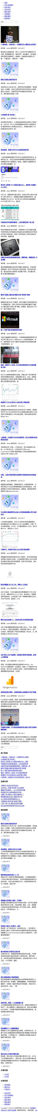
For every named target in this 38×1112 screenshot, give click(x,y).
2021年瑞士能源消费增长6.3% (10, 799)
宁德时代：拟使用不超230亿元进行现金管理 (15, 549)
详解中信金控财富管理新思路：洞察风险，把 (15, 766)
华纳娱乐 (7, 14)
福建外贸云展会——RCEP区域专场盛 (13, 790)
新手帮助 (7, 1085)
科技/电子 (7, 7)
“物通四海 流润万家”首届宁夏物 (11, 801)
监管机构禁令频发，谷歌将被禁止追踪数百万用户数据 (18, 692)
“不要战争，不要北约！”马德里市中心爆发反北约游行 (18, 44)
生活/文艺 (7, 9)
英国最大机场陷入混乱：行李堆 (11, 900)
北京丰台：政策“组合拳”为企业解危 (12, 788)
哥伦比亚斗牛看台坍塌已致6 (10, 1054)
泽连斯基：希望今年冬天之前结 (11, 849)
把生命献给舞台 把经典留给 (10, 977)
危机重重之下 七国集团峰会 (10, 1028)
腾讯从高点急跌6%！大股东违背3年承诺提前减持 (17, 620)
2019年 (6, 1074)
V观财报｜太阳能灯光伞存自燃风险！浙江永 (15, 777)
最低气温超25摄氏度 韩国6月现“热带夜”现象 (15, 295)
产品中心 (7, 1089)
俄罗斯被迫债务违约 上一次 (10, 875)
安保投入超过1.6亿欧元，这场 (10, 926)
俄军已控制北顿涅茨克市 (9, 79)
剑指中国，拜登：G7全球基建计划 (12, 1003)
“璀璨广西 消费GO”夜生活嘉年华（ (12, 794)
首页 (5, 3)
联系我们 (7, 18)
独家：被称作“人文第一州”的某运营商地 (14, 773)
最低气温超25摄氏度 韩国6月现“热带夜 (13, 768)
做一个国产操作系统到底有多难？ (12, 330)
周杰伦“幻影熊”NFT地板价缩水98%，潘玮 (14, 761)
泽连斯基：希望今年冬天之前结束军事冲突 (15, 150)
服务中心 (7, 1087)
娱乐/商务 (7, 12)
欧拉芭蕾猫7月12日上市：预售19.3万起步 (14, 584)
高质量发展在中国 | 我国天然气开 (11, 797)
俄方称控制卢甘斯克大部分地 (10, 951)
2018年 (6, 1076)
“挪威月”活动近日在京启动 (9, 785)
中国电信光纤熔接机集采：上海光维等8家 (14, 764)
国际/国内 (7, 16)
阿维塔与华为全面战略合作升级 (11, 792)
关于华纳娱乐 (8, 5)
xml (36, 1110)
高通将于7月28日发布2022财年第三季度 (14, 775)
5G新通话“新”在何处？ (8, 115)
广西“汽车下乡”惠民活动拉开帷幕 (12, 803)
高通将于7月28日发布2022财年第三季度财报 (15, 402)
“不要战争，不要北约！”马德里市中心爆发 (15, 757)
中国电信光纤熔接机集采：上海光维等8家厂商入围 (17, 222)
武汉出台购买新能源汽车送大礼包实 (12, 806)
